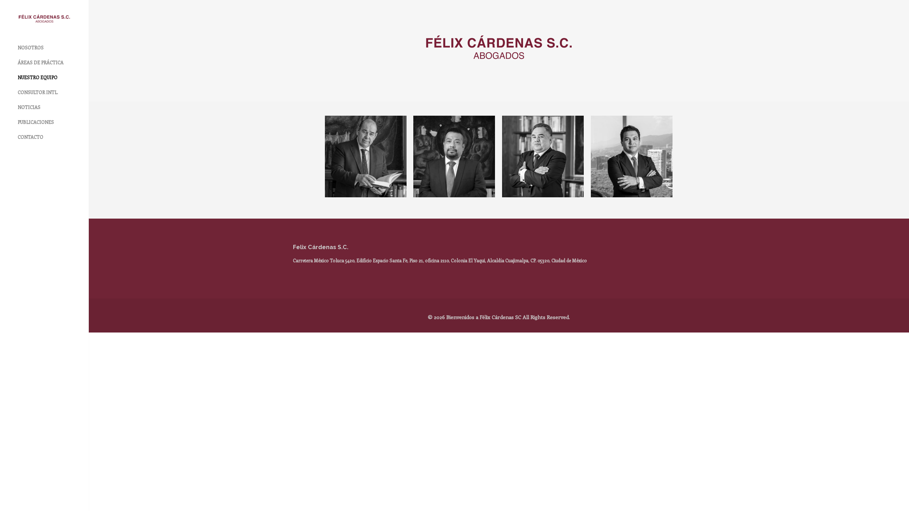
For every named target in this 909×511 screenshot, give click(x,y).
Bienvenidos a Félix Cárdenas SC (483, 316)
